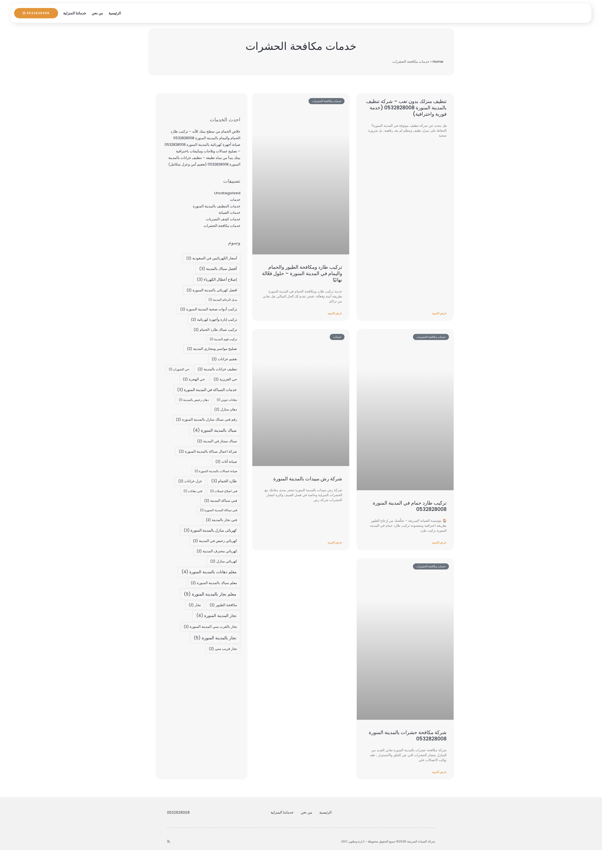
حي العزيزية (225, 379)
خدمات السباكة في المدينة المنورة (207, 389)
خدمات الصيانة (229, 212)
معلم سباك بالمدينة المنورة (214, 582)
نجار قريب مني (223, 648)
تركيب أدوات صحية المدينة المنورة (208, 309)
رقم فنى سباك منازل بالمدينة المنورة (206, 419)
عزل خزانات (190, 480)
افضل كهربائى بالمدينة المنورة (211, 290)
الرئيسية (115, 13)
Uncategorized (227, 192)
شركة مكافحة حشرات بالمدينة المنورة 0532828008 (408, 735)
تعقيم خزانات (224, 358)
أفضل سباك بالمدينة (218, 268)
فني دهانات (192, 491)
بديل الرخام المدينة (222, 299)
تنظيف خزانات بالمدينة (217, 369)
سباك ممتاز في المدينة (217, 441)
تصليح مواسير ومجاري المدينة (212, 348)
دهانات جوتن (227, 400)
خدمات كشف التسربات (223, 219)
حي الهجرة (194, 379)
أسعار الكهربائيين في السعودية (211, 258)
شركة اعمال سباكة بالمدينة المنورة (208, 451)
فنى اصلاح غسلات (223, 491)
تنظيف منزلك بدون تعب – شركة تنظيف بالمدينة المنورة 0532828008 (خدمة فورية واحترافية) (406, 108)
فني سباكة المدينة (220, 500)
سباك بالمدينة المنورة (215, 430)
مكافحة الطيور (223, 604)
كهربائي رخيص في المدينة (215, 540)
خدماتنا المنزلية (74, 13)
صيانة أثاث (226, 461)
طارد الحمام (224, 481)
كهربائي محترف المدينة (217, 551)
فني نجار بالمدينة (221, 519)
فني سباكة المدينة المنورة (218, 510)
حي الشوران (179, 369)
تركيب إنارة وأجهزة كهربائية (214, 319)
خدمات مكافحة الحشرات (222, 225)
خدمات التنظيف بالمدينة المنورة (216, 206)
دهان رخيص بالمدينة (194, 400)
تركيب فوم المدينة (223, 339)
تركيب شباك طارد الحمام (215, 329)
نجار (195, 604)
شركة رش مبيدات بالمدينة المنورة (307, 478)
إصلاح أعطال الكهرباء (217, 279)
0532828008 (178, 812)
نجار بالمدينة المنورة (215, 638)
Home (438, 61)
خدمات (235, 199)
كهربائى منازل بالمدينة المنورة (210, 530)
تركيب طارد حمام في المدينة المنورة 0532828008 (410, 506)
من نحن (97, 13)
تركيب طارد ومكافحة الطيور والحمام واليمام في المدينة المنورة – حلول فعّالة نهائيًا (302, 273)
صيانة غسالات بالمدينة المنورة (215, 471)
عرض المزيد (439, 313)
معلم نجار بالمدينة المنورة (210, 594)
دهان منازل (225, 409)
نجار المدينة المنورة (216, 615)
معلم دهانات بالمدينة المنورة (209, 572)
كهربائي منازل (223, 561)
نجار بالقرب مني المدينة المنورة (210, 626)
